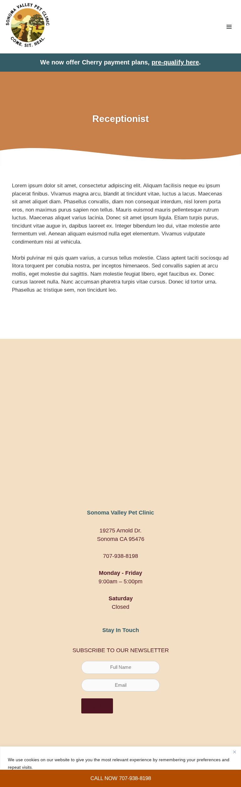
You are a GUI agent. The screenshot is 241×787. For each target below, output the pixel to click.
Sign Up (97, 706)
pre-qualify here (175, 62)
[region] (120, 766)
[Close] (234, 752)
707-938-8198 (120, 556)
